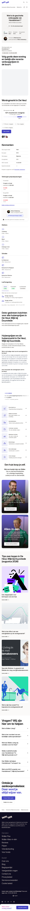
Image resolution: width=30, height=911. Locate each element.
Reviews (5, 842)
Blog (3, 864)
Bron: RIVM (4, 304)
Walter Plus (6, 836)
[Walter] (5, 2)
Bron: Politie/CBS (11, 304)
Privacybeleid (7, 877)
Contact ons (6, 874)
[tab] (5, 287)
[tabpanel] (15, 297)
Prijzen (4, 846)
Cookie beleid (7, 883)
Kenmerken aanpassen (19, 169)
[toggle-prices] (8, 26)
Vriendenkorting (8, 849)
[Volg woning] (26, 7)
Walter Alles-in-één (9, 839)
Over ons (5, 861)
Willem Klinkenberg (21, 39)
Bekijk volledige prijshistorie (8, 205)
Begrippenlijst (7, 867)
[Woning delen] (24, 7)
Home (3, 809)
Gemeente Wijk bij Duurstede (8, 7)
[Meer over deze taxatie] (16, 53)
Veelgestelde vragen (10, 871)
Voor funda (6, 852)
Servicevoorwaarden (10, 880)
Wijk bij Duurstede (21, 7)
